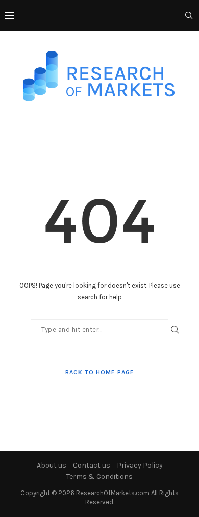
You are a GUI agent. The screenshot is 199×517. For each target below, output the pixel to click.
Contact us (91, 465)
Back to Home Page (99, 372)
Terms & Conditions (99, 476)
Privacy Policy (140, 465)
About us (51, 465)
